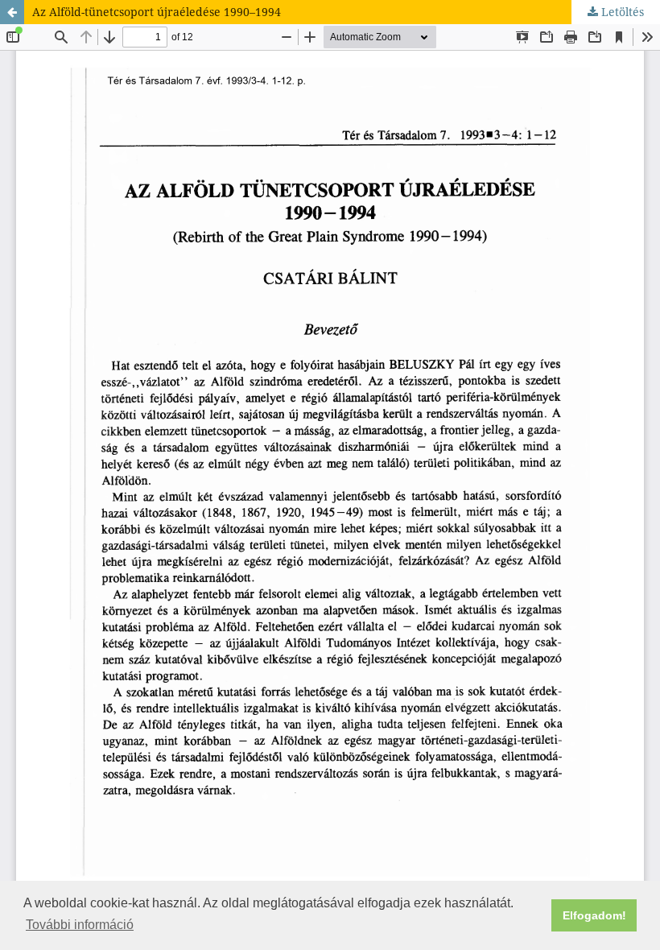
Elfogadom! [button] (594, 915)
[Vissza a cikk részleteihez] (12, 12)
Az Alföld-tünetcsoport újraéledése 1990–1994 (156, 11)
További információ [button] (80, 924)
